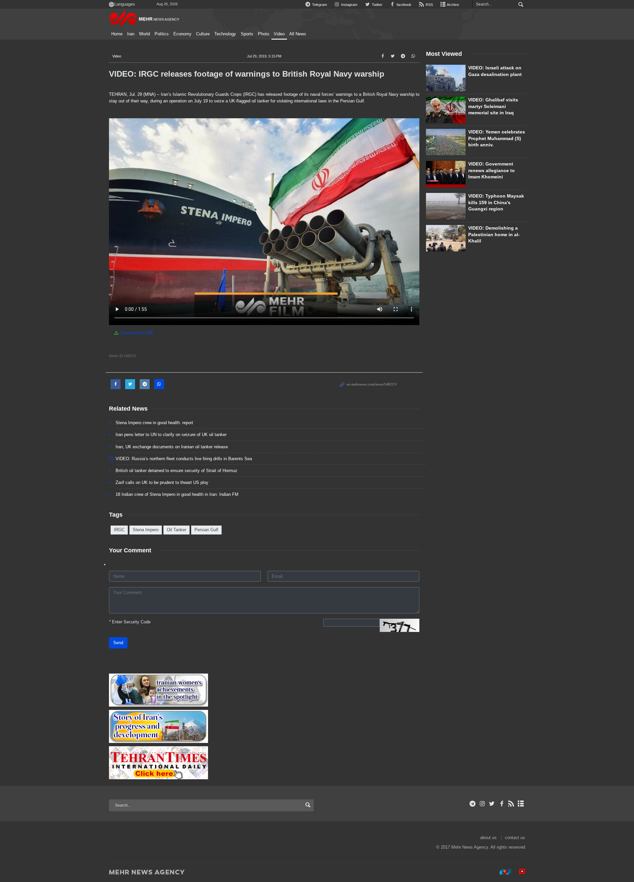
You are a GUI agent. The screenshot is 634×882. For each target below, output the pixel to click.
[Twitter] (492, 803)
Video (279, 34)
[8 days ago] (446, 238)
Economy (182, 34)
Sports (247, 34)
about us (488, 837)
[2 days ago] (446, 78)
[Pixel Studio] (518, 872)
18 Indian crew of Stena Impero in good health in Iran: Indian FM (177, 494)
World (144, 34)
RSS (429, 5)
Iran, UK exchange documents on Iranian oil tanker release (172, 446)
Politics (162, 34)
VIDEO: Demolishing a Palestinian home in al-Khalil (494, 234)
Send (118, 642)
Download (136, 332)
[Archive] (521, 803)
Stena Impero (145, 529)
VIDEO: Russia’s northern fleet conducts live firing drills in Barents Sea (184, 458)
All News (297, 34)
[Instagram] (482, 803)
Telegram (319, 5)
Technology (225, 34)
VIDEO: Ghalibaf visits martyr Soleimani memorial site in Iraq (493, 106)
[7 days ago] (446, 110)
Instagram (348, 5)
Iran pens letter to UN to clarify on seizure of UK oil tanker (171, 434)
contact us (515, 837)
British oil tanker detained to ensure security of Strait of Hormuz (176, 470)
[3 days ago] (446, 174)
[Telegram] (473, 803)
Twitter (376, 5)
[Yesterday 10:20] (446, 142)
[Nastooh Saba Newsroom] (502, 872)
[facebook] (501, 803)
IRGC (119, 529)
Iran (130, 34)
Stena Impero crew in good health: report (154, 422)
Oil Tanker (176, 529)
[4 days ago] (446, 206)
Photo (263, 34)
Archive (452, 5)
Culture (203, 34)
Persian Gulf (206, 529)
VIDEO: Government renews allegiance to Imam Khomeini (491, 170)
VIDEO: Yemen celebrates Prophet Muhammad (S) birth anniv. (496, 138)
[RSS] (511, 803)
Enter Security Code (130, 621)
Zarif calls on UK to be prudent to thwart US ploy (162, 482)
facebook (403, 5)
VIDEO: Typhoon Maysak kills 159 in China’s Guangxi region (496, 202)
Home (117, 34)
